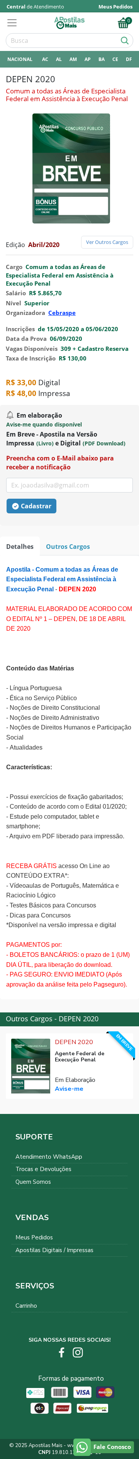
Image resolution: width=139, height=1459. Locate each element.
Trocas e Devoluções (43, 1169)
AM (73, 59)
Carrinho (26, 1306)
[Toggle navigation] (14, 22)
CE (115, 59)
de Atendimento (35, 6)
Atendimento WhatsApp (48, 1157)
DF (129, 59)
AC (45, 59)
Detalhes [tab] (20, 546)
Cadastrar (36, 506)
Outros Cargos (68, 546)
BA (101, 59)
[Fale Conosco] (82, 1447)
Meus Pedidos (34, 1237)
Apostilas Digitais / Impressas (54, 1250)
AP (88, 59)
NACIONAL (19, 59)
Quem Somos (33, 1182)
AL (59, 59)
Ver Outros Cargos (107, 242)
